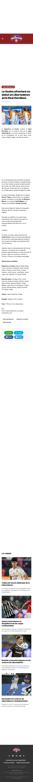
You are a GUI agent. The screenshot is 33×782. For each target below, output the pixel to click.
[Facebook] (13, 756)
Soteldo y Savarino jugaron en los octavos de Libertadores (16, 661)
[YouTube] (20, 756)
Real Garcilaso (7, 322)
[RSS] (23, 756)
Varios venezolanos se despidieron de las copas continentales (12, 623)
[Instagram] (16, 756)
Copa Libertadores (8, 87)
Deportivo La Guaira (22, 319)
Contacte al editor (9, 762)
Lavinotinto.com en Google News (16, 760)
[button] (2, 39)
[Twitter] (9, 756)
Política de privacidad (22, 762)
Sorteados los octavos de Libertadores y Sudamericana (15, 700)
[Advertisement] (16, 17)
